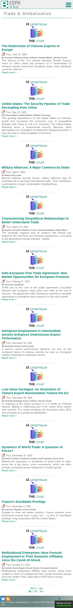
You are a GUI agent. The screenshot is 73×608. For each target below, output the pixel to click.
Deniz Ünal (58, 458)
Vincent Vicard (60, 58)
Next (32, 588)
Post (8, 54)
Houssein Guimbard (14, 285)
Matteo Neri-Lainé (13, 175)
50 (41, 591)
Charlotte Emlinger (13, 58)
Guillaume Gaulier (28, 458)
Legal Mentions (22, 602)
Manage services (63, 603)
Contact (10, 602)
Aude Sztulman (45, 458)
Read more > (9, 72)
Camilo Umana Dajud (14, 568)
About (3, 602)
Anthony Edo (27, 346)
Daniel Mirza (61, 230)
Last (40, 588)
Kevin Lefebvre (30, 58)
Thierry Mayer (11, 115)
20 (35, 591)
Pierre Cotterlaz (12, 458)
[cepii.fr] (65, 599)
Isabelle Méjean (45, 58)
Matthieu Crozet (29, 230)
